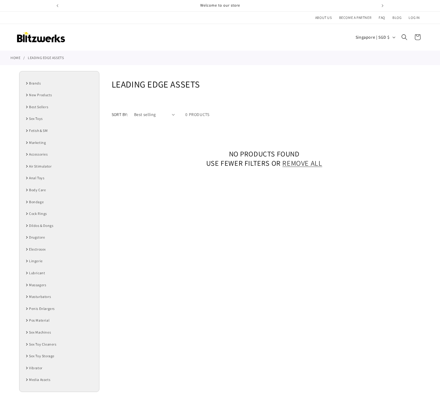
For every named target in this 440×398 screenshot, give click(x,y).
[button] (404, 37)
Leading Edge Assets (46, 57)
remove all (302, 163)
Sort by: (120, 114)
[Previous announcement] (57, 5)
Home (15, 57)
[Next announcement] (382, 5)
